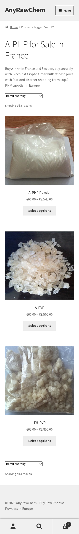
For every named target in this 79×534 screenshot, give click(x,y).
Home (14, 27)
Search (39, 526)
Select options (39, 210)
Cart (61, 523)
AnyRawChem (25, 9)
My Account (13, 526)
